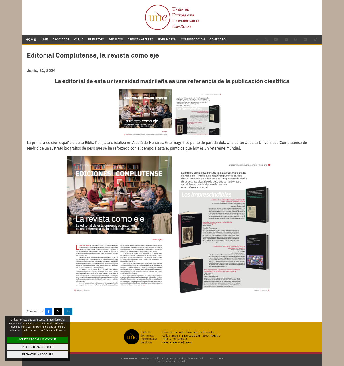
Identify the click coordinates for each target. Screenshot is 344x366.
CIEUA (78, 39)
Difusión (116, 39)
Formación (167, 39)
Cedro (183, 361)
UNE (45, 39)
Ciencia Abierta (141, 39)
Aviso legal (146, 358)
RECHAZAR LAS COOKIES (37, 354)
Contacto (217, 39)
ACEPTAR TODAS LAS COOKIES (37, 339)
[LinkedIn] (68, 311)
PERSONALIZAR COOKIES (37, 347)
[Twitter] (58, 311)
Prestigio (96, 39)
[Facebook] (49, 311)
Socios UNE (216, 358)
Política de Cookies (165, 358)
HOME (31, 39)
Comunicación (193, 39)
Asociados (61, 39)
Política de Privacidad (191, 358)
